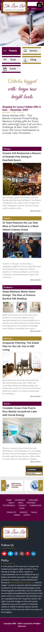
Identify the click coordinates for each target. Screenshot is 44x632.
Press (20, 503)
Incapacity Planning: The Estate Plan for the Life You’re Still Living (20, 346)
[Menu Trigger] (39, 5)
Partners (31, 503)
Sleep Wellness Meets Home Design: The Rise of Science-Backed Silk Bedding (19, 295)
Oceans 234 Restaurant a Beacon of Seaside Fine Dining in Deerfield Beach (21, 157)
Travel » (7, 403)
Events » (7, 218)
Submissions (35, 505)
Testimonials (9, 505)
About (34, 9)
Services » (8, 338)
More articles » (36, 211)
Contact (22, 505)
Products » (8, 287)
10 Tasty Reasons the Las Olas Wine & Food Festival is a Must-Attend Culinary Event (20, 226)
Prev (3, 485)
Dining (17, 515)
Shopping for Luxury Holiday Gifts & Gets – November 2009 (21, 108)
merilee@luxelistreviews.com (22, 582)
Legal (22, 508)
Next (40, 485)
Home (9, 500)
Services (24, 512)
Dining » (7, 149)
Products (11, 512)
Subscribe (33, 500)
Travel (34, 512)
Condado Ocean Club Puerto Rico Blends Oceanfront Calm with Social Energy (19, 411)
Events (27, 515)
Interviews (20, 500)
